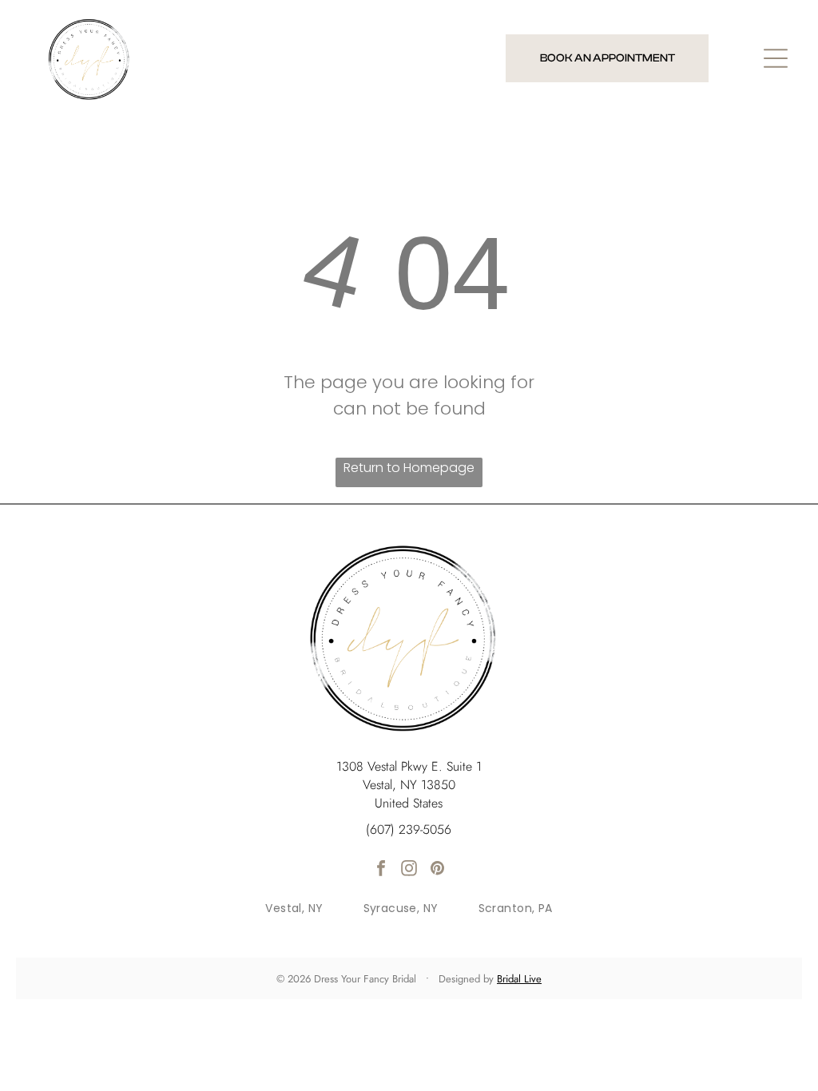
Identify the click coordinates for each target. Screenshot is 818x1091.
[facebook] (381, 870)
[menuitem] (294, 908)
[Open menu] (776, 58)
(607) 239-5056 (408, 829)
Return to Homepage (409, 467)
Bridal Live (519, 978)
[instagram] (409, 870)
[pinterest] (437, 870)
